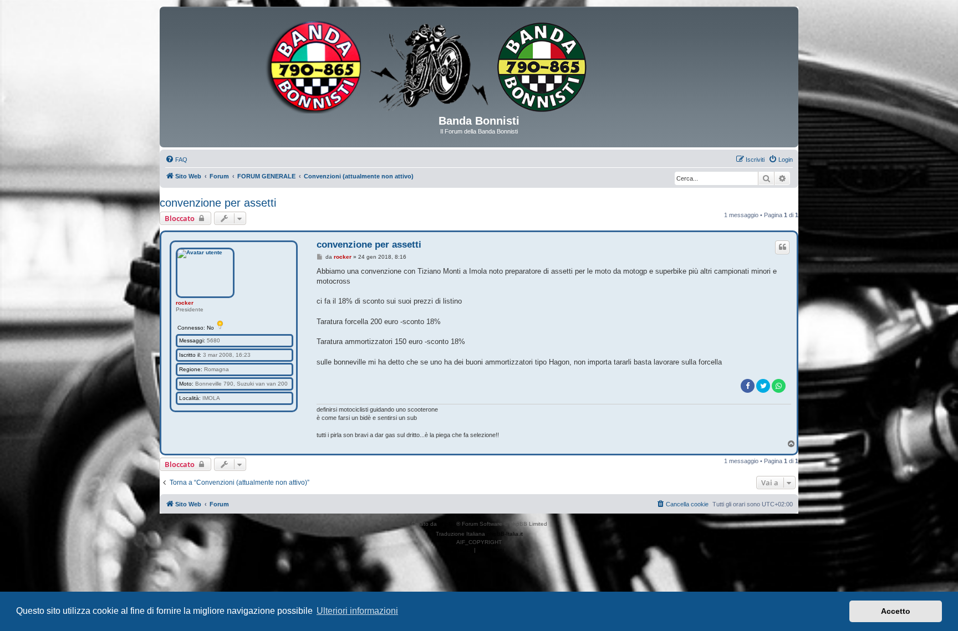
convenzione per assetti (218, 203)
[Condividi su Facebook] (748, 386)
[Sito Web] (479, 65)
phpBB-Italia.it (505, 534)
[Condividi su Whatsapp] (779, 386)
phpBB (447, 524)
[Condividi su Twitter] (763, 386)
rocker (184, 303)
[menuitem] (176, 159)
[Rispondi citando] (782, 247)
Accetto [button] (895, 611)
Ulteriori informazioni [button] (357, 610)
